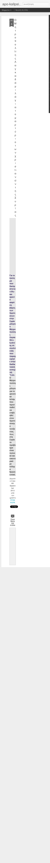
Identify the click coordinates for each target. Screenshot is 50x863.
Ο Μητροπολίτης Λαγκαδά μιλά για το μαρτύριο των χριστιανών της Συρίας (15, 117)
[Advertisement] (29, 57)
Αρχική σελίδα (21, 10)
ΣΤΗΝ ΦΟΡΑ (12, 501)
